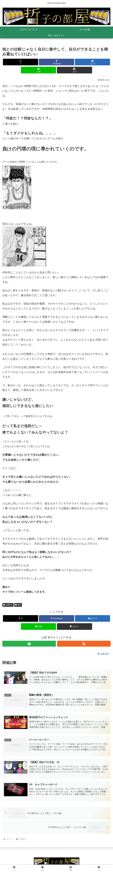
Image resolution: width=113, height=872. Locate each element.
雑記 (19, 605)
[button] (74, 70)
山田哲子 (9, 605)
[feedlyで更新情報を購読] (29, 644)
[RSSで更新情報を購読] (84, 644)
